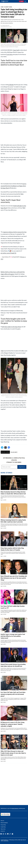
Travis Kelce (9, 54)
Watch (22, 1)
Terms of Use (3, 829)
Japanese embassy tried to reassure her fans (15, 232)
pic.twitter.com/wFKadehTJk (8, 253)
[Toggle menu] (26, 1)
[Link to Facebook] (1, 834)
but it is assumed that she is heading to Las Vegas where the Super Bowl (13, 186)
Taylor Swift (16, 50)
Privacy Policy (3, 824)
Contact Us (3, 831)
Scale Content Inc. (15, 808)
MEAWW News (3, 808)
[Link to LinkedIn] (12, 834)
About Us (2, 820)
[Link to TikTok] (10, 834)
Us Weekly (11, 84)
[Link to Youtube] (7, 834)
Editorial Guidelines (4, 822)
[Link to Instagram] (3, 834)
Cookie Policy (3, 826)
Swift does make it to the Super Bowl (11, 326)
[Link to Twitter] (5, 834)
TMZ (2, 351)
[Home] (4, 1)
